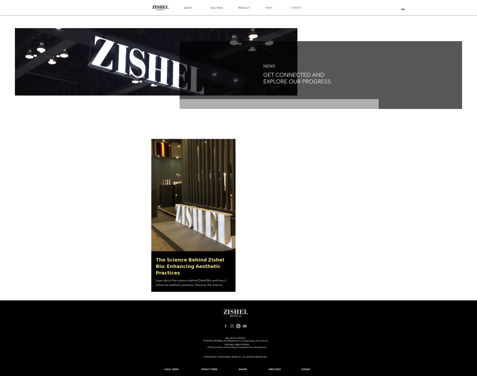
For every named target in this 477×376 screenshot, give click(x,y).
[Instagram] (232, 326)
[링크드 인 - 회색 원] (238, 326)
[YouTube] (244, 326)
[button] (188, 8)
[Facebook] (225, 326)
